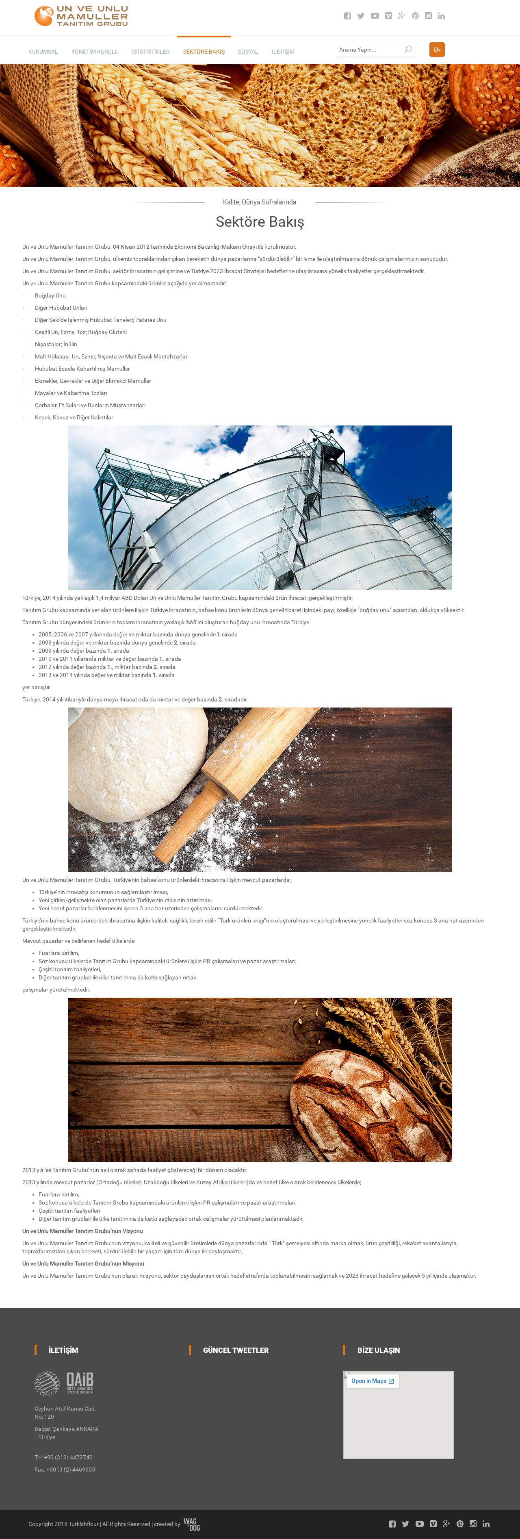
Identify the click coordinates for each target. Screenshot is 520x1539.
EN (437, 49)
